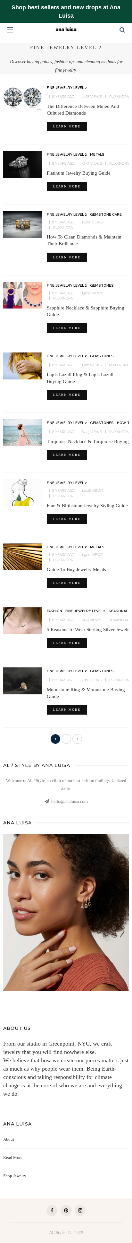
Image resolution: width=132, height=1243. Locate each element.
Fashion (54, 611)
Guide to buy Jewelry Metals (76, 569)
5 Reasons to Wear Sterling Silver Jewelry (89, 629)
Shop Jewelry (14, 1175)
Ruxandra (119, 97)
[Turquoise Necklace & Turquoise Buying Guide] (22, 432)
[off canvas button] (10, 30)
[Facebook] (51, 1210)
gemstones (102, 285)
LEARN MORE (66, 126)
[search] (122, 30)
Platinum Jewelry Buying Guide (79, 173)
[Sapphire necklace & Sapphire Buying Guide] (22, 294)
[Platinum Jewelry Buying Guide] (22, 164)
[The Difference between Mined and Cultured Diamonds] (22, 97)
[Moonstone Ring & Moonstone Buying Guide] (22, 680)
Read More (12, 1157)
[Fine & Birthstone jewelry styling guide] (22, 492)
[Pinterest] (66, 1210)
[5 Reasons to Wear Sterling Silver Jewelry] (22, 620)
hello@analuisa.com (69, 801)
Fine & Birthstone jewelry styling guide (87, 505)
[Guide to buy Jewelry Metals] (22, 556)
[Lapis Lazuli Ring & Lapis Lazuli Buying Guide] (22, 365)
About (8, 1139)
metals (97, 154)
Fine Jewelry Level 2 (67, 88)
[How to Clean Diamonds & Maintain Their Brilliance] (22, 224)
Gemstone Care (106, 215)
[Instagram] (80, 1210)
